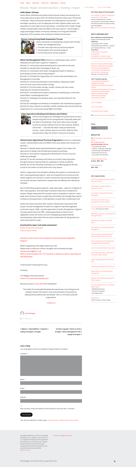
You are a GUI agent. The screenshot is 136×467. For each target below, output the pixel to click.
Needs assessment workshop (31, 228)
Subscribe (35, 3)
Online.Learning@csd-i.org (30, 251)
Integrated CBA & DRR (97, 83)
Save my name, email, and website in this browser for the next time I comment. (47, 409)
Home (22, 3)
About (28, 3)
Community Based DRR (98, 98)
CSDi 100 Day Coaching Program (100, 70)
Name (22, 379)
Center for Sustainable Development (34, 278)
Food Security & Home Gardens (100, 91)
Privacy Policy (57, 435)
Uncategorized (26, 318)
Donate (63, 3)
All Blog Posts (95, 298)
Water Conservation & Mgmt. (99, 93)
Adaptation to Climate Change (101, 56)
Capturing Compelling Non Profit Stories (103, 266)
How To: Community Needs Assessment (103, 248)
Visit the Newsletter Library (99, 159)
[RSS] (115, 461)
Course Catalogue (89, 7)
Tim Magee (31, 313)
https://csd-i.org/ (25, 450)
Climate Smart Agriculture (98, 95)
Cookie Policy (68, 435)
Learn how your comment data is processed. (63, 420)
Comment (24, 354)
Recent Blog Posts (96, 165)
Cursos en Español (96, 107)
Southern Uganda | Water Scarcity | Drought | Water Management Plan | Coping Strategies (68, 331)
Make (27, 461)
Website (23, 397)
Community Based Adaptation (100, 81)
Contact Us (44, 3)
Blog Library (54, 3)
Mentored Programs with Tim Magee (102, 64)
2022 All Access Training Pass (100, 72)
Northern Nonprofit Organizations (102, 58)
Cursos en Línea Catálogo (104, 7)
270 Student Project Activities (99, 111)
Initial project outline (28, 230)
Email (22, 388)
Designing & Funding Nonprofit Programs (103, 89)
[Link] (100, 461)
